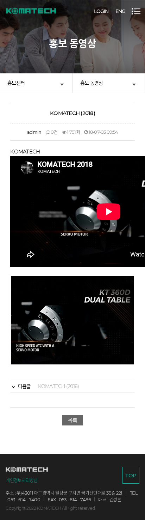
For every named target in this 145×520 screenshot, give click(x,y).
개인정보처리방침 (21, 480)
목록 (72, 420)
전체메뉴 (136, 11)
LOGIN (101, 11)
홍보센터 (16, 83)
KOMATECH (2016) (48, 386)
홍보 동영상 (91, 83)
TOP (130, 475)
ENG (120, 11)
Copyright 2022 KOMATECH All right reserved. (51, 508)
